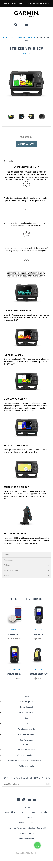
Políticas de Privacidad (26, 750)
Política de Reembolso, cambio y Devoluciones (26, 761)
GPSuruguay (14, 670)
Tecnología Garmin (26, 712)
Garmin (26, 53)
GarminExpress (26, 702)
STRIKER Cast (14, 634)
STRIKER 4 (38, 634)
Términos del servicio (26, 729)
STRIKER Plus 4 (14, 674)
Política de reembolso (26, 734)
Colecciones (16, 37)
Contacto (26, 723)
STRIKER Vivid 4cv (39, 674)
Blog (26, 718)
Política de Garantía (26, 766)
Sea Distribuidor (26, 740)
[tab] (26, 161)
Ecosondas (30, 37)
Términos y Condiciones (26, 755)
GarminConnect (26, 707)
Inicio (5, 37)
